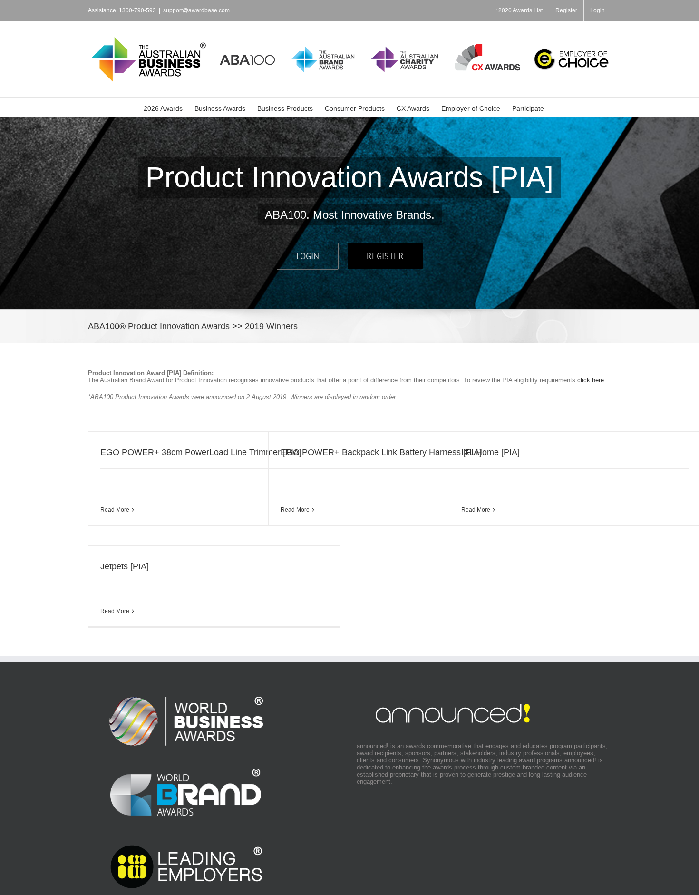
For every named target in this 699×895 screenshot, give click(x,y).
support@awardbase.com (196, 10)
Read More (114, 509)
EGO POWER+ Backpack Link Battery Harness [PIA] (381, 452)
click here (590, 380)
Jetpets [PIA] (124, 566)
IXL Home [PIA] (490, 452)
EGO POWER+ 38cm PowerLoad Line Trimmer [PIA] (200, 452)
